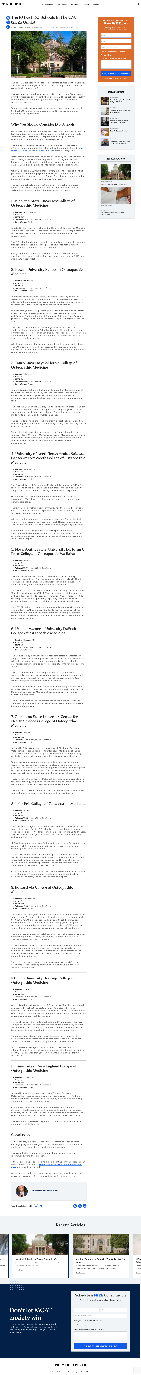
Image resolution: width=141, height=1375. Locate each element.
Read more (19, 1270)
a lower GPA (42, 150)
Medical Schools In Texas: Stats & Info (114, 184)
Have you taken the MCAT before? (114, 51)
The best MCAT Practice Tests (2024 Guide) (120, 111)
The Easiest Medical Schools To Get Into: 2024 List (120, 142)
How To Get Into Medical (118, 131)
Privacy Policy (72, 1372)
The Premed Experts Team (22, 27)
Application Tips (106, 210)
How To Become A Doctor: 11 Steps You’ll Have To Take (114, 213)
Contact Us (85, 1372)
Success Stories (47, 4)
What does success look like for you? (89, 1329)
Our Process (62, 4)
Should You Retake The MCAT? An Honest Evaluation (120, 122)
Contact (96, 4)
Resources (74, 4)
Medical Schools (74, 27)
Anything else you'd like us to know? (114, 58)
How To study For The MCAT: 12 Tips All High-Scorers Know (120, 101)
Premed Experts (13, 4)
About (86, 4)
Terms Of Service (58, 1372)
